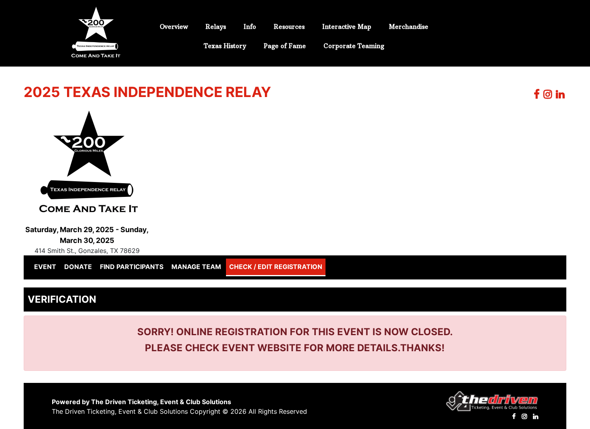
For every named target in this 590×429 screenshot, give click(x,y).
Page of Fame (285, 46)
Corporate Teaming (353, 46)
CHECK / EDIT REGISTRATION (275, 267)
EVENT (46, 266)
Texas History (225, 46)
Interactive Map (346, 26)
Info (250, 26)
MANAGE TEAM (196, 267)
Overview (174, 26)
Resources (289, 26)
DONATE (78, 267)
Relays (215, 26)
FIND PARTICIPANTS (131, 267)
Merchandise (408, 26)
